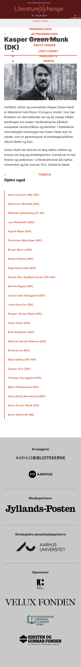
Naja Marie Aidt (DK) (22, 268)
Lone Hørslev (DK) (20, 305)
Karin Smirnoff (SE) (21, 415)
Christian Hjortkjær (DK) (25, 240)
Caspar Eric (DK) (19, 369)
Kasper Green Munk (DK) (25, 314)
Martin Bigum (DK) (20, 286)
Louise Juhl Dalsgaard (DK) (26, 295)
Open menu (40, 21)
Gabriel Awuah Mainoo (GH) (27, 341)
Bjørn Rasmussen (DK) (23, 387)
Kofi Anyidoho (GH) (21, 332)
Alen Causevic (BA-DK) (23, 195)
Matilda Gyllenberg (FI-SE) (26, 213)
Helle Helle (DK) (19, 323)
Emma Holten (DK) (20, 259)
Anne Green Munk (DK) (23, 405)
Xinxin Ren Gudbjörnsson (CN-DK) (31, 277)
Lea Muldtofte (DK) (21, 222)
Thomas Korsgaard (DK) (24, 378)
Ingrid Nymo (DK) (19, 231)
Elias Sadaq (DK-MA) (22, 359)
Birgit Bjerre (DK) (20, 250)
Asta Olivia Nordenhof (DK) (26, 396)
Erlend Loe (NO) (19, 350)
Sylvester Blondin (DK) (24, 204)
